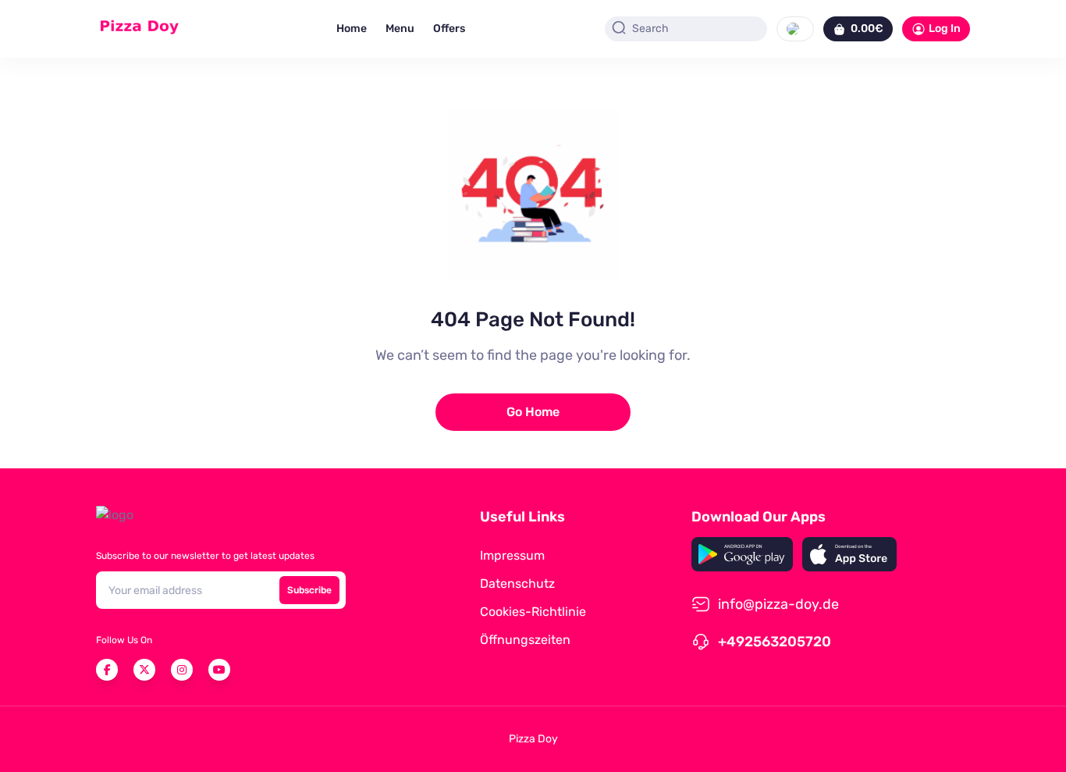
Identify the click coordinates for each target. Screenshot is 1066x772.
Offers (449, 28)
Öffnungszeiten (525, 639)
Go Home (533, 411)
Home (351, 28)
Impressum (512, 555)
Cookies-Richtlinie (533, 611)
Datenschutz (517, 583)
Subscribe (309, 590)
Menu (400, 28)
